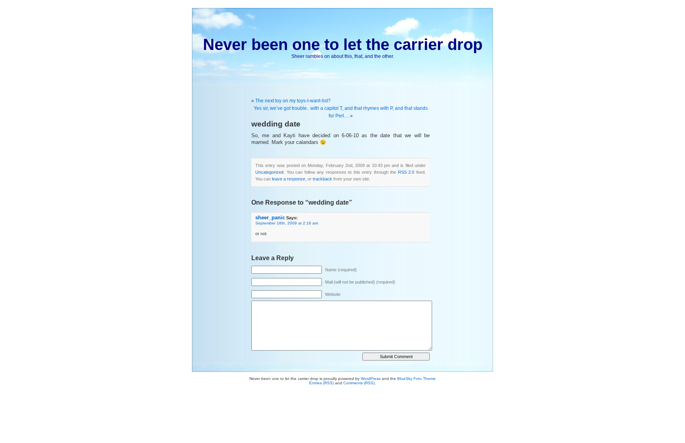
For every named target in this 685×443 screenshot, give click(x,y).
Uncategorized (269, 172)
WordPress (371, 378)
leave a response (288, 178)
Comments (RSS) (359, 383)
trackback (322, 178)
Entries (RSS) (321, 383)
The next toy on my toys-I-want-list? (293, 101)
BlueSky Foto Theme (416, 378)
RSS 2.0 (406, 172)
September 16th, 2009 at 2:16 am (286, 223)
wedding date (275, 124)
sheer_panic (270, 218)
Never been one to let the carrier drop (342, 44)
